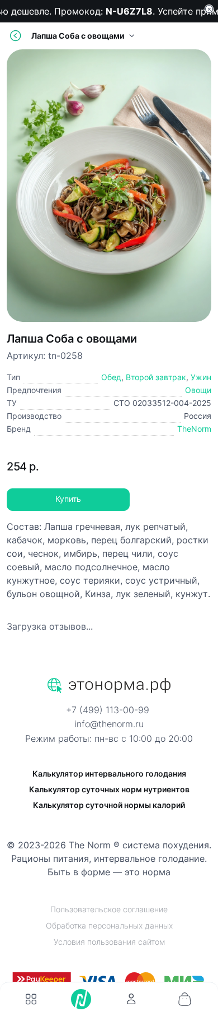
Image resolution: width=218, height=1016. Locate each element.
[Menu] (31, 999)
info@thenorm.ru (109, 723)
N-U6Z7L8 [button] (126, 11)
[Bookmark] (131, 999)
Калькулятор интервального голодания (109, 773)
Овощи (198, 390)
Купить (68, 499)
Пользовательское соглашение (109, 909)
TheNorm (194, 428)
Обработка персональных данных (109, 925)
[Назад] (16, 36)
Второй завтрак (156, 377)
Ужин (201, 377)
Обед (111, 377)
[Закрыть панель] (209, 8)
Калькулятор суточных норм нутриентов (109, 789)
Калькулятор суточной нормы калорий (109, 805)
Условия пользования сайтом (109, 941)
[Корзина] (184, 999)
